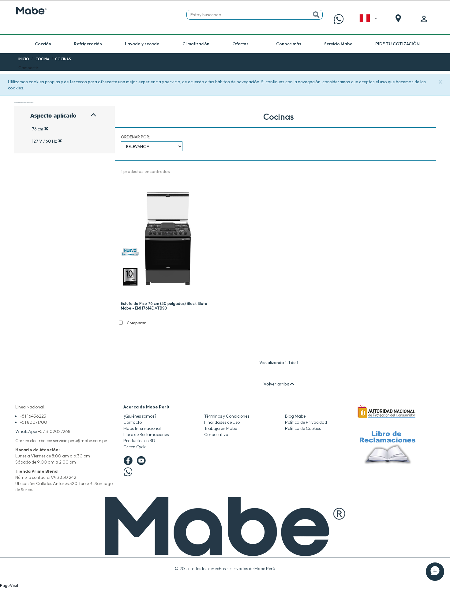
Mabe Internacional (142, 428)
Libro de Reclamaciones (146, 434)
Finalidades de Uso (222, 422)
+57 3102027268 (54, 431)
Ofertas (240, 44)
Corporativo (216, 434)
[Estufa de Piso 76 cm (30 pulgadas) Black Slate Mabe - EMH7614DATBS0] (169, 239)
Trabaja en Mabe (220, 428)
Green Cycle (134, 446)
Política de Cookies (303, 428)
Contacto (132, 422)
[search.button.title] (316, 14)
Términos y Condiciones (226, 416)
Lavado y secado (142, 44)
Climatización (195, 44)
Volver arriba (277, 384)
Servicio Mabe (338, 44)
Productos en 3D (139, 440)
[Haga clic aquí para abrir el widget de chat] (435, 571)
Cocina (42, 59)
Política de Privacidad (306, 422)
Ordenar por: (135, 136)
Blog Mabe (295, 416)
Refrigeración (88, 44)
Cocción (43, 44)
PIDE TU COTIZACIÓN (397, 44)
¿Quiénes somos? (139, 416)
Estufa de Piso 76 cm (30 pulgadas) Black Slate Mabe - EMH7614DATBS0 (164, 305)
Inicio (23, 59)
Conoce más (288, 44)
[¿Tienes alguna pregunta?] (338, 19)
